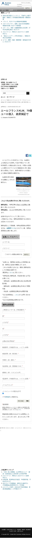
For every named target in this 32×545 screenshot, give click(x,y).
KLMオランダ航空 (10, 427)
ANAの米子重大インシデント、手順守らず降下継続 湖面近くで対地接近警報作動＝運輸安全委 (17, 17)
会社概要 (4, 529)
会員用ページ (13, 10)
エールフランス (18, 427)
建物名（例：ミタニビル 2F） (12, 372)
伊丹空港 (14, 102)
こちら (10, 272)
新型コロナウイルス (12, 100)
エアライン (3, 106)
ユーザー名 (19, 4)
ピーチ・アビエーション (24, 100)
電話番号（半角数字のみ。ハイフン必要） (16, 378)
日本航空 (9, 102)
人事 (22, 102)
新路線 (2, 102)
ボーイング (4, 100)
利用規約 (7, 397)
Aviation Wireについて (11, 529)
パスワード (19, 6)
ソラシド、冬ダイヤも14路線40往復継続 (15, 21)
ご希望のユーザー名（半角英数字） (14, 310)
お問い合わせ (20, 531)
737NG (18, 102)
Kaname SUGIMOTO (9, 117)
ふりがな (5, 322)
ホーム (4, 10)
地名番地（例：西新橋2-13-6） (12, 366)
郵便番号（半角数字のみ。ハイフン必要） (15, 347)
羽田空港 (25, 102)
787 (6, 102)
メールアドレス (7, 385)
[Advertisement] (16, 60)
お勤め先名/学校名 (8, 341)
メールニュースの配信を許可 (11, 391)
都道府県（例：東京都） (10, 353)
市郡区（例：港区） (9, 360)
